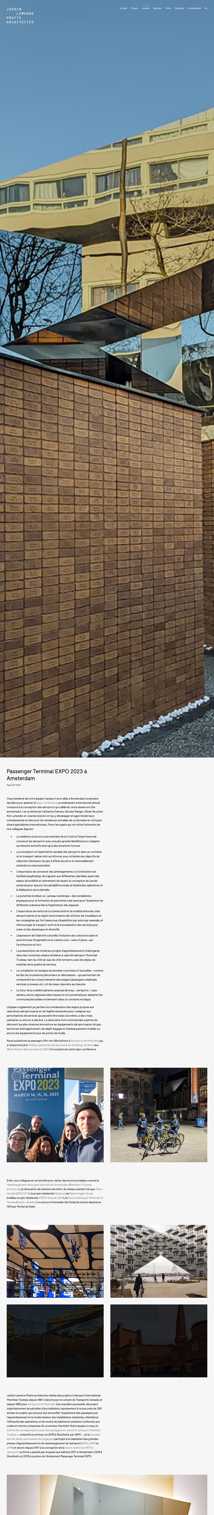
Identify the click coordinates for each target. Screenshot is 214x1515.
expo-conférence (47, 802)
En (206, 8)
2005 (85, 1443)
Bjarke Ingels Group (81, 1193)
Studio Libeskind (27, 1202)
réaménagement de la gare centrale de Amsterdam (37, 1184)
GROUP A (23, 1193)
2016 (9, 1447)
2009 (92, 1443)
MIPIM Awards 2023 (51, 1197)
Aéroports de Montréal (84, 1040)
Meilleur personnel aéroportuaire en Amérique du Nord (61, 1045)
